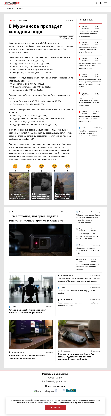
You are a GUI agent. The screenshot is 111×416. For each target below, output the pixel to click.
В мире (84, 128)
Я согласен (55, 408)
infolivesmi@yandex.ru (54, 381)
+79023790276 (54, 377)
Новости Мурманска (20, 20)
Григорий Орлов (66, 37)
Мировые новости (17, 212)
